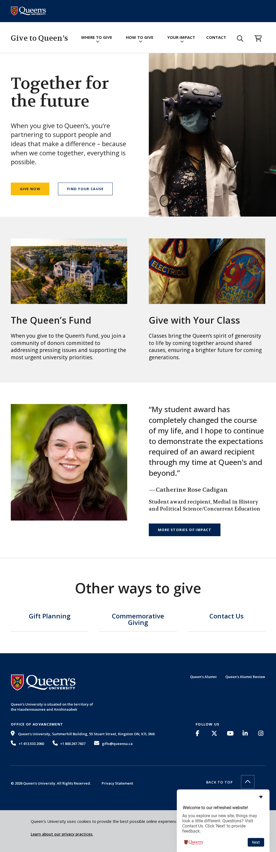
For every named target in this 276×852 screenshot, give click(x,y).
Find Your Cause (85, 188)
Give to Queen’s (39, 38)
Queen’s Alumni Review (245, 676)
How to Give (139, 37)
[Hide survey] (261, 797)
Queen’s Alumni (203, 676)
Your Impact (181, 37)
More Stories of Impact (185, 529)
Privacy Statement (117, 783)
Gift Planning (49, 616)
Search (240, 38)
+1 (31, 743)
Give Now (30, 188)
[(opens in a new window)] (199, 733)
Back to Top (219, 782)
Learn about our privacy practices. (62, 834)
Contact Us (226, 616)
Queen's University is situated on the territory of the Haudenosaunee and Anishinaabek (52, 706)
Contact (216, 37)
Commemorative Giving (138, 620)
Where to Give (96, 37)
